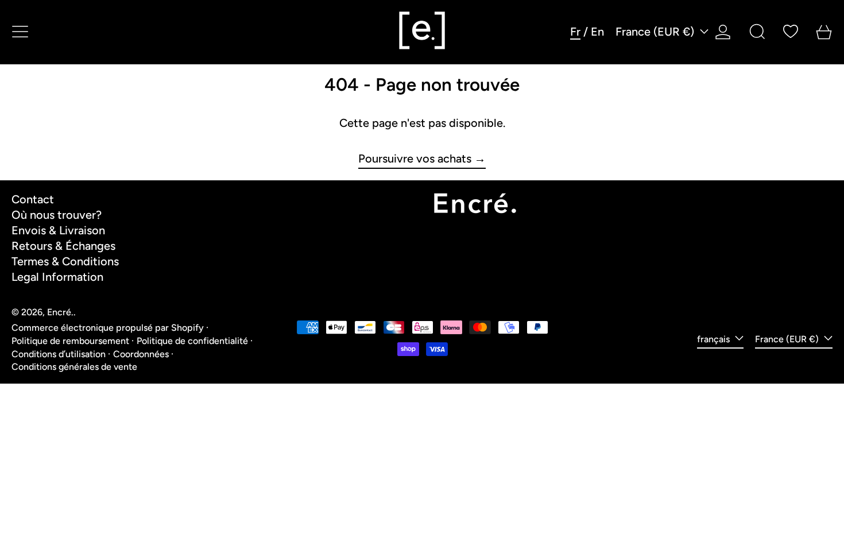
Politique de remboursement (70, 340)
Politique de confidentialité (192, 340)
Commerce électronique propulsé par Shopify (107, 327)
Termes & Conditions (65, 261)
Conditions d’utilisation (58, 354)
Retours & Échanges (63, 246)
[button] (757, 31)
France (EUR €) (656, 31)
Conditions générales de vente (74, 366)
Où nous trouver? (56, 215)
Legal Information (57, 277)
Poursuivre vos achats (414, 158)
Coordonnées (141, 354)
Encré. (60, 312)
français (714, 339)
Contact (32, 199)
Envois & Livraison (58, 230)
